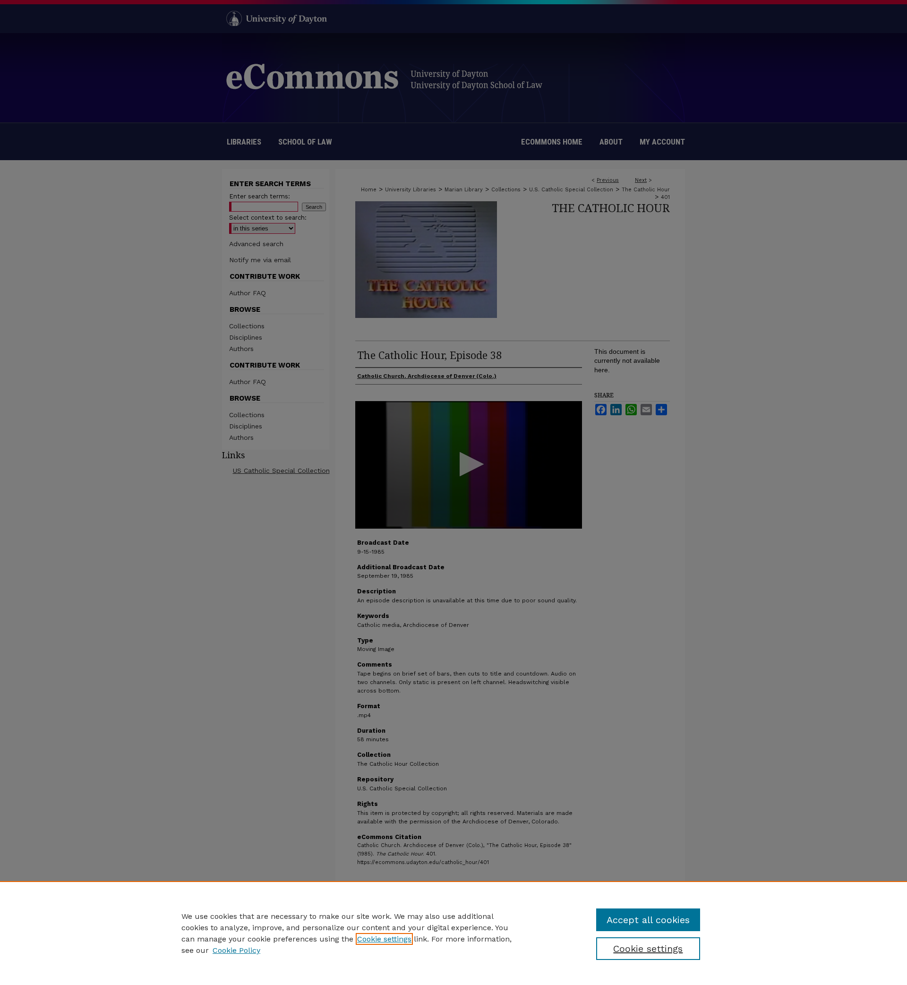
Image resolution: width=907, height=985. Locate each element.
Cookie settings (384, 938)
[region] (453, 933)
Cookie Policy (236, 950)
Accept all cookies (648, 919)
